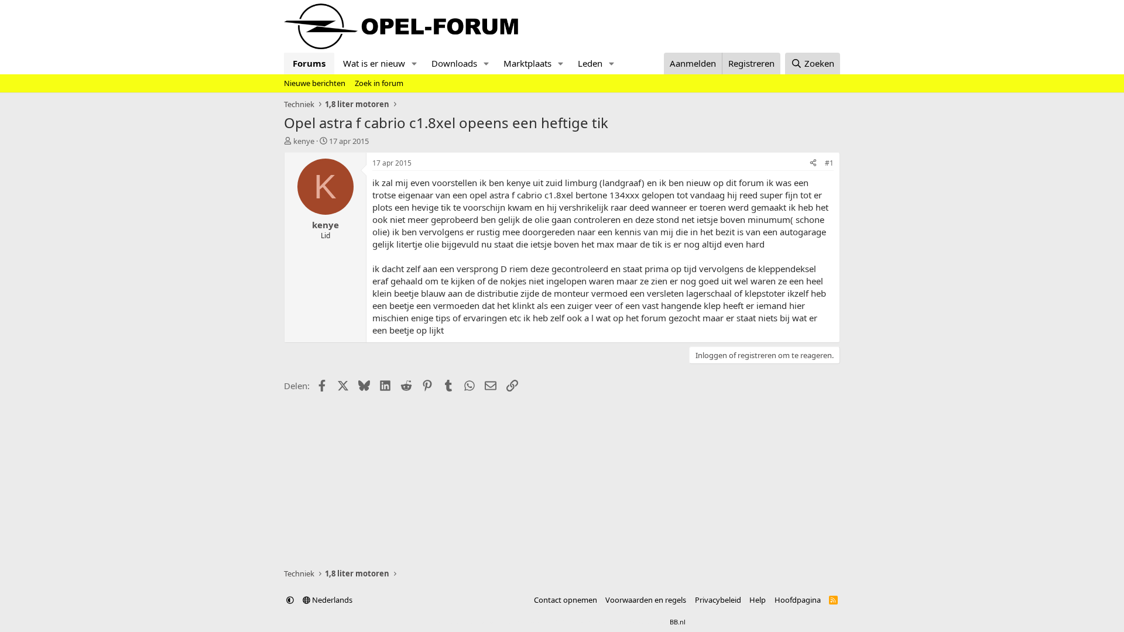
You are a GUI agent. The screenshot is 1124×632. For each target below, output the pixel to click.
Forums (309, 63)
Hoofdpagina (798, 600)
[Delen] (813, 163)
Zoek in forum (379, 83)
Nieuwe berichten (314, 83)
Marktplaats (527, 63)
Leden (590, 63)
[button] (414, 63)
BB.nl (678, 621)
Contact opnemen (565, 600)
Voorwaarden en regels (645, 600)
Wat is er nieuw (374, 63)
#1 (829, 163)
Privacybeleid (718, 600)
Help (757, 600)
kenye (303, 141)
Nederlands (331, 600)
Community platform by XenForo (531, 621)
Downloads (454, 63)
